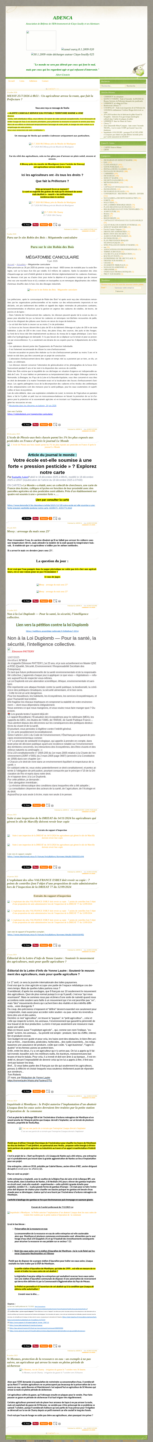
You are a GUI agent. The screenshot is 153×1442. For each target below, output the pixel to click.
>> (58, 89)
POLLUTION (109, 203)
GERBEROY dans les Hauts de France (117, 121)
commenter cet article (89, 231)
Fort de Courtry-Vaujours (113, 229)
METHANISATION (111, 182)
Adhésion (33, 81)
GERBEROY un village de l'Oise (115, 103)
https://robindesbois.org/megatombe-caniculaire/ (30, 414)
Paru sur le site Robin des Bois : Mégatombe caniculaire (42, 237)
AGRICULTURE (88, 229)
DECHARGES (109, 176)
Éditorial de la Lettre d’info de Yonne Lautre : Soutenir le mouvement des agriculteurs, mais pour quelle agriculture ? (50, 959)
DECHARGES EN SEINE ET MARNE (118, 160)
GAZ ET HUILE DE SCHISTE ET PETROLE (120, 225)
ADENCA (30, 1441)
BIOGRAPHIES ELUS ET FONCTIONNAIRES (122, 209)
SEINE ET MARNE (111, 178)
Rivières (107, 214)
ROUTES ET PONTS (112, 256)
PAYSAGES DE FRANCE (113, 171)
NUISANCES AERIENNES (114, 267)
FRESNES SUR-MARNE (113, 261)
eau (105, 247)
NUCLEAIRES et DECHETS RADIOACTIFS (121, 198)
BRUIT (106, 216)
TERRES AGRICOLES (112, 252)
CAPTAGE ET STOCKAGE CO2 (116, 187)
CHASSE (107, 263)
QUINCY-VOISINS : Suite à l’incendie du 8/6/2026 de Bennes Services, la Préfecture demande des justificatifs (124, 100)
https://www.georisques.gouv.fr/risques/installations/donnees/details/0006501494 (45, 857)
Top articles (57, 1441)
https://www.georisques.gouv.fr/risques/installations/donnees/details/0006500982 (45, 935)
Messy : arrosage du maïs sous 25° (28, 531)
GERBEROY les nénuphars (114, 97)
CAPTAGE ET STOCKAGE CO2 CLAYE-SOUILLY (123, 220)
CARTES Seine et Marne (112, 147)
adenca (9, 1437)
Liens (22, 81)
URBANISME (109, 270)
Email (103, 288)
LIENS (106, 150)
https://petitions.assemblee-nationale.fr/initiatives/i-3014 (52, 631)
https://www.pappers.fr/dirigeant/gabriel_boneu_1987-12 (29, 1322)
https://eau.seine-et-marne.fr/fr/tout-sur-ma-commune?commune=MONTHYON (36, 1328)
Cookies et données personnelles (108, 1441)
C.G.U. (91, 1441)
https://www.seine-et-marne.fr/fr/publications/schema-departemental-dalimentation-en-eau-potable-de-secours (47, 1331)
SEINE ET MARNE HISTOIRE (115, 227)
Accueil (11, 81)
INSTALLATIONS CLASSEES (115, 169)
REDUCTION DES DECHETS (115, 234)
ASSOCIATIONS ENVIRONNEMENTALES (120, 249)
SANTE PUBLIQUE (91, 810)
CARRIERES (109, 174)
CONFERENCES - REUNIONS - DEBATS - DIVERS (124, 194)
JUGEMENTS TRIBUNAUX (115, 265)
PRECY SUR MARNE (112, 274)
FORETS (107, 200)
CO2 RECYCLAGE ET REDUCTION (118, 254)
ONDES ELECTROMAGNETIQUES (117, 272)
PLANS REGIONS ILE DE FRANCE (117, 207)
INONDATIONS (110, 189)
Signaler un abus (79, 1441)
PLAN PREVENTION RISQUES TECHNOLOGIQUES (116, 242)
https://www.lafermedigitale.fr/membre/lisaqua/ (26, 1325)
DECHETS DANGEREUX (114, 180)
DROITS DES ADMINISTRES (115, 232)
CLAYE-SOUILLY (111, 165)
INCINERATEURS (111, 238)
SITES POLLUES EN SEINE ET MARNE (119, 245)
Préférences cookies (130, 1441)
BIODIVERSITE (110, 218)
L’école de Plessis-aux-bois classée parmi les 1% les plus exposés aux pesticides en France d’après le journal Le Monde (50, 439)
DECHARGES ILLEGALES (114, 191)
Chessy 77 (107, 123)
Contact (45, 81)
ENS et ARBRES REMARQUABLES (117, 205)
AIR (105, 185)
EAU (95, 229)
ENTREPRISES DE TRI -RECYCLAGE (118, 258)
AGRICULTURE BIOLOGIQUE (116, 236)
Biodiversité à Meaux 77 (112, 106)
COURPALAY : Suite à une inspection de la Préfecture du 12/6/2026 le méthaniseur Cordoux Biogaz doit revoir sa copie (124, 110)
